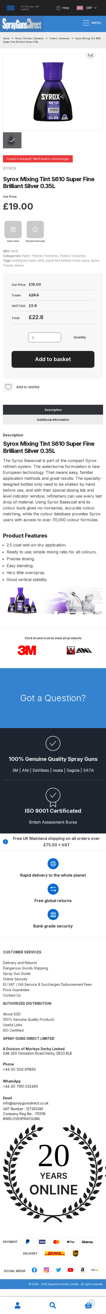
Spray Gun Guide (17, 973)
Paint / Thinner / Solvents (29, 38)
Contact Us (12, 995)
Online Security (15, 979)
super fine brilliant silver (63, 260)
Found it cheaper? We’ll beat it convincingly (38, 159)
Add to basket (53, 359)
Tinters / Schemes (59, 38)
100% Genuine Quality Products (28, 1019)
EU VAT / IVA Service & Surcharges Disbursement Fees (47, 984)
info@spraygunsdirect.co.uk (26, 1103)
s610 (40, 260)
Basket (82, 1301)
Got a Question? (53, 698)
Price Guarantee (16, 990)
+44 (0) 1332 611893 (19, 1069)
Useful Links (12, 1025)
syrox (85, 260)
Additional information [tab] (53, 420)
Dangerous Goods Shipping (25, 968)
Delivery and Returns (20, 963)
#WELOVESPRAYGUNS (21, 1119)
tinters (19, 265)
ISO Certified (13, 1030)
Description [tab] (53, 410)
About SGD (12, 1014)
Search (53, 1305)
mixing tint (19, 260)
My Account (17, 1305)
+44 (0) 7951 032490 (20, 1086)
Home (6, 38)
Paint (32, 260)
